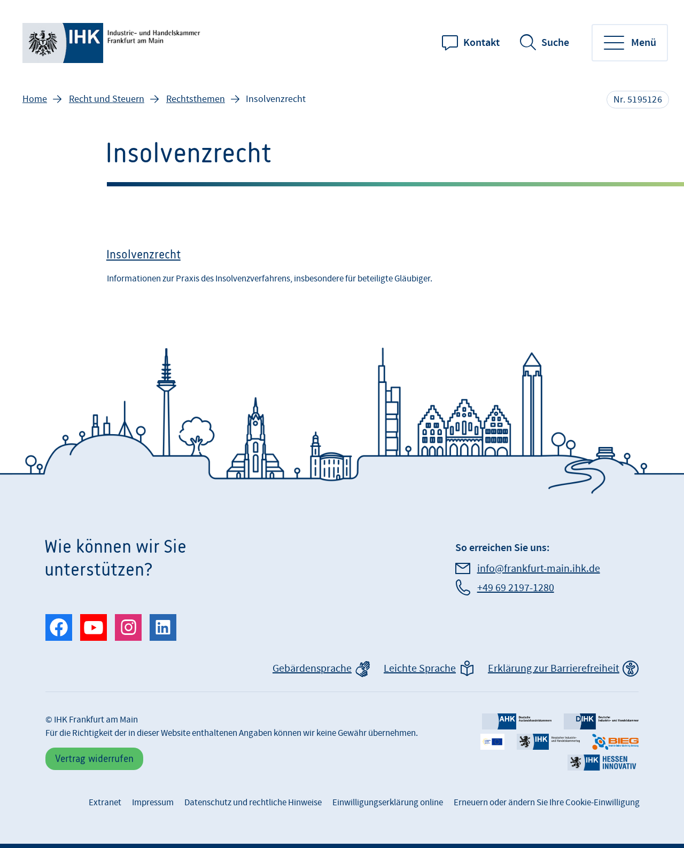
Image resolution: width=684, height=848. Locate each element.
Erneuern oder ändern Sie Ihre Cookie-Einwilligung (547, 802)
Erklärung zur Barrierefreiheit (553, 669)
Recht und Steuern (106, 99)
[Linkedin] (163, 627)
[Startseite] (113, 43)
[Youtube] (93, 627)
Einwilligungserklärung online (387, 802)
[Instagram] (128, 627)
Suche (555, 43)
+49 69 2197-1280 (515, 588)
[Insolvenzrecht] (342, 270)
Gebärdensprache (312, 669)
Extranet (105, 802)
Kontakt (481, 43)
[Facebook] (58, 627)
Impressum (153, 802)
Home (34, 99)
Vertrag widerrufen (94, 758)
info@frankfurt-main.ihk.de (538, 569)
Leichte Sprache (420, 669)
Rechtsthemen (195, 99)
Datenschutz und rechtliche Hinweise (253, 802)
